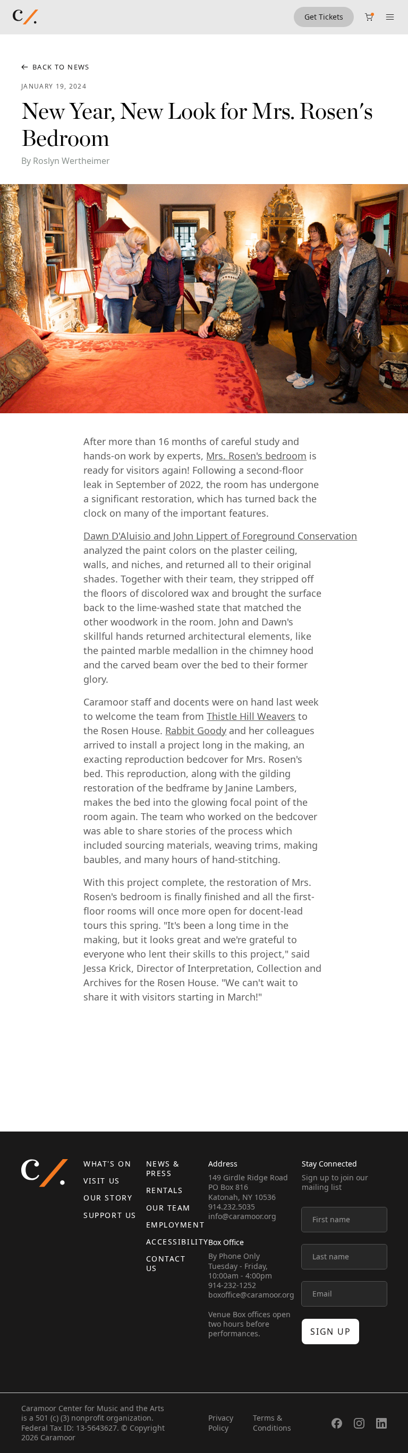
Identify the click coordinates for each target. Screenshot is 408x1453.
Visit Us (101, 1181)
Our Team (168, 1208)
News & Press (163, 1168)
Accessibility (177, 1242)
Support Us (109, 1215)
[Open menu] (390, 17)
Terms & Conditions (272, 1422)
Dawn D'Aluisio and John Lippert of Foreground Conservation (220, 535)
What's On (107, 1164)
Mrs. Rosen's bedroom (256, 455)
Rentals (164, 1190)
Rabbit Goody (195, 730)
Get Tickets (323, 17)
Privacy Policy (220, 1422)
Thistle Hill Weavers (251, 716)
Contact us (166, 1263)
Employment (175, 1225)
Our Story (107, 1198)
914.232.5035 (231, 1207)
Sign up (330, 1331)
